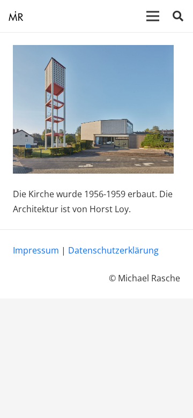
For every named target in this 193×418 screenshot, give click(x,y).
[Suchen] (178, 16)
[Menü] (152, 16)
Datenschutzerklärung (113, 250)
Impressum (36, 250)
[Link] (16, 16)
